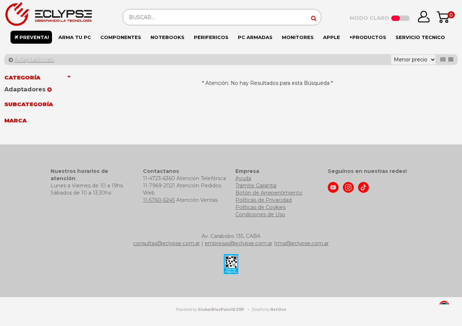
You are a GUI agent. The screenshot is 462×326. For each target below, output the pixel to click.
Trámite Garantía (255, 185)
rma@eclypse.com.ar (302, 243)
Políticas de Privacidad (263, 200)
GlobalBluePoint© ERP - (213, 310)
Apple (331, 37)
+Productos (367, 37)
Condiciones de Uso (260, 214)
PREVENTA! (33, 37)
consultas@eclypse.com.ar (166, 243)
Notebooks (167, 37)
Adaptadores (34, 59)
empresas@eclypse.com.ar (239, 243)
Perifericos (211, 37)
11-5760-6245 (159, 200)
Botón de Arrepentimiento (268, 193)
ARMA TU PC (74, 37)
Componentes (120, 37)
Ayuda (243, 178)
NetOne (269, 310)
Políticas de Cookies (260, 207)
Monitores (298, 37)
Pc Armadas (255, 37)
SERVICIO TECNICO (420, 37)
